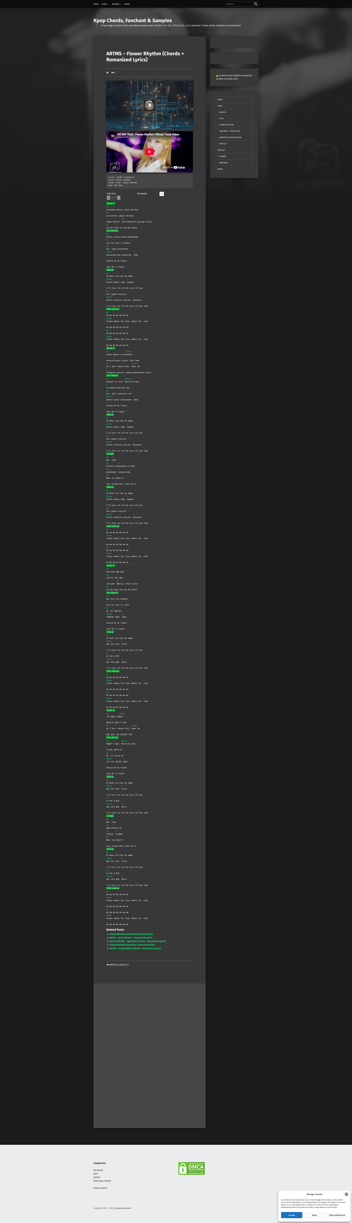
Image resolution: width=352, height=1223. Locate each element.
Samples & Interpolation (230, 137)
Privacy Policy (100, 1188)
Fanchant (223, 163)
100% (113, 198)
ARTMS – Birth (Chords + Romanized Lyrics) (130, 937)
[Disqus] (149, 1090)
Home (96, 4)
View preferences (337, 1215)
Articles (223, 144)
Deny (314, 1215)
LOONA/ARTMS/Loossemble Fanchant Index (131, 934)
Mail (96, 1173)
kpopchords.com (123, 1208)
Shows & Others (226, 125)
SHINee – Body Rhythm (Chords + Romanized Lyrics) (135, 948)
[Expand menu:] (108, 4)
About (127, 4)
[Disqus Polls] (149, 1017)
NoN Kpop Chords (102, 1181)
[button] (346, 1194)
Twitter (97, 1177)
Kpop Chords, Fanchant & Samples (133, 20)
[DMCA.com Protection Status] (191, 1168)
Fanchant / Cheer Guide (229, 131)
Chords (222, 156)
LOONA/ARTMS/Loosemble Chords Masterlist (132, 945)
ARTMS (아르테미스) (119, 964)
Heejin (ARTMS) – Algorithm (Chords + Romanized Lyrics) (137, 941)
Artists (222, 112)
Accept (292, 1215)
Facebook (98, 1170)
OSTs (221, 119)
